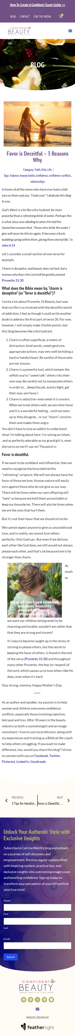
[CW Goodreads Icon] (51, 999)
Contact (25, 16)
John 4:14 (8, 245)
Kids (44, 169)
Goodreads (38, 762)
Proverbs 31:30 (12, 280)
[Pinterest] (44, 999)
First (6, 914)
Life (50, 169)
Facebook (41, 756)
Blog (13, 16)
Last (6, 927)
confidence (42, 175)
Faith (37, 169)
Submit (11, 956)
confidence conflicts (60, 175)
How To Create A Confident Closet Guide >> (37, 4)
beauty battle (27, 175)
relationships (37, 181)
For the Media (42, 16)
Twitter (54, 756)
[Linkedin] (30, 999)
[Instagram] (37, 999)
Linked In (22, 762)
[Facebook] (23, 999)
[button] (70, 31)
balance (14, 175)
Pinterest (8, 762)
